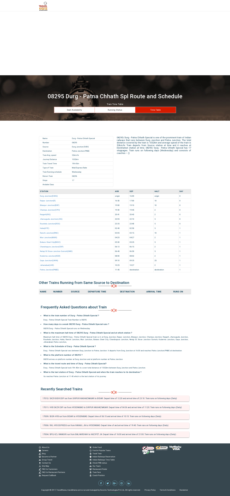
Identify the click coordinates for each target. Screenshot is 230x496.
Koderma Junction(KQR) (50, 256)
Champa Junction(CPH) (50, 210)
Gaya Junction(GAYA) (49, 260)
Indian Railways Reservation (103, 457)
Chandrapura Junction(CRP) (51, 247)
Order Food (96, 447)
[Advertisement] (72, 17)
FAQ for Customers (49, 469)
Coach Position (98, 475)
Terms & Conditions (167, 490)
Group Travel (46, 460)
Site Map (45, 466)
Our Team (96, 466)
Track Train (96, 454)
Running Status (115, 110)
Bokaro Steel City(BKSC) (50, 242)
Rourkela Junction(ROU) (50, 224)
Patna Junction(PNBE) (49, 270)
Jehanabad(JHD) (47, 265)
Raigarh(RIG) (45, 214)
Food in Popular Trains (101, 450)
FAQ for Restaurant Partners (53, 472)
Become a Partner (49, 457)
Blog (43, 454)
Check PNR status (99, 463)
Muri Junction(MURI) (48, 237)
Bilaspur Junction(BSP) (49, 205)
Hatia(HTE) (44, 228)
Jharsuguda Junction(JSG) (51, 219)
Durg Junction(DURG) (49, 196)
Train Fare (96, 472)
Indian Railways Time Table (103, 460)
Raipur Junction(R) (48, 201)
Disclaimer (184, 490)
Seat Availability (74, 110)
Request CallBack (48, 475)
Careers (44, 450)
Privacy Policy (150, 490)
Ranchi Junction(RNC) (49, 233)
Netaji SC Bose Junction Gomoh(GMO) (56, 251)
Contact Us (46, 463)
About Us (45, 447)
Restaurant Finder (99, 469)
